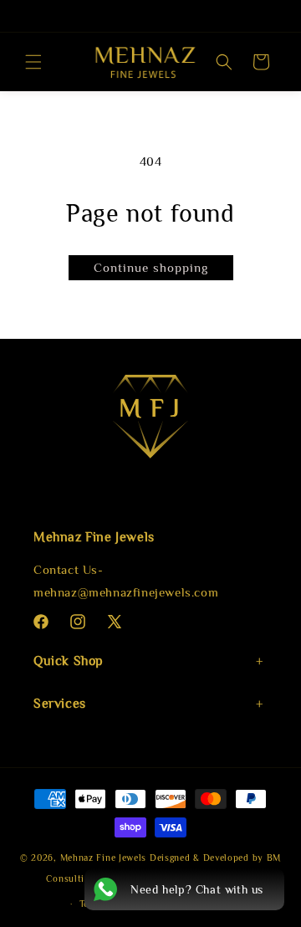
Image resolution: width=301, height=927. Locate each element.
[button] (33, 62)
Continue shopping (151, 267)
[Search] (224, 62)
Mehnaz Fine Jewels (103, 858)
